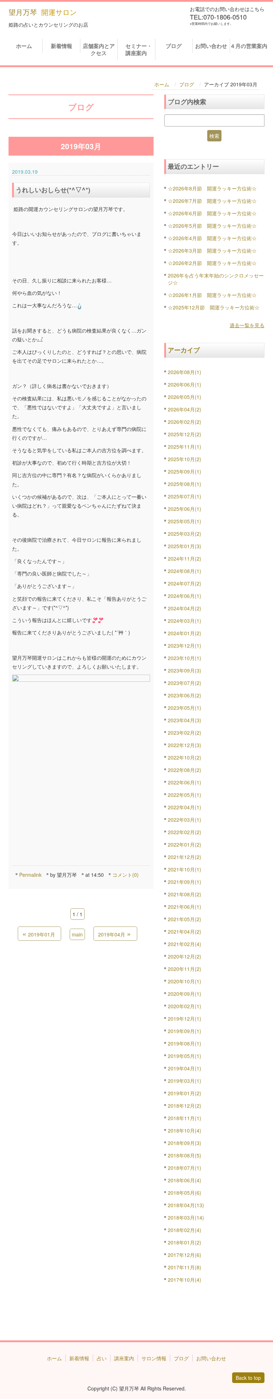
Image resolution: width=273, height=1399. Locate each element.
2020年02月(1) (184, 1006)
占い (102, 1358)
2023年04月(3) (184, 720)
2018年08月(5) (184, 1155)
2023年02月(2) (184, 732)
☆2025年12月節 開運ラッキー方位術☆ (213, 307)
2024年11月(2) (184, 558)
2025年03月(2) (184, 533)
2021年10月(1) (184, 869)
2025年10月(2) (184, 459)
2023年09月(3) (184, 670)
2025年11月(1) (184, 446)
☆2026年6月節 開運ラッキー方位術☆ (212, 213)
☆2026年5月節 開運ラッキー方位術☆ (212, 225)
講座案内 (124, 1358)
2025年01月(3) (184, 546)
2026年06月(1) (184, 384)
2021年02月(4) (184, 943)
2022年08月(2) (184, 769)
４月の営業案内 (248, 46)
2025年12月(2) (184, 434)
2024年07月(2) (184, 583)
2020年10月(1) (184, 981)
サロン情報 (153, 1358)
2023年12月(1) (184, 645)
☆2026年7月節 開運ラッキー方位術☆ (212, 200)
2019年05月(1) (184, 1055)
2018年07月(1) (184, 1167)
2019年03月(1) (184, 1080)
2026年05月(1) (184, 396)
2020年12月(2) (184, 956)
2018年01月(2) (184, 1242)
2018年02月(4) (184, 1229)
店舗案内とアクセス (99, 49)
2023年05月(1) (184, 707)
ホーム (24, 46)
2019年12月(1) (184, 1018)
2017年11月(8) (184, 1267)
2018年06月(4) (184, 1180)
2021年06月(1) (184, 906)
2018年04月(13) (186, 1205)
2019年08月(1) (184, 1043)
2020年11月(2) (184, 968)
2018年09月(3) (184, 1142)
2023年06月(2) (184, 695)
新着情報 (61, 46)
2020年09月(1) (184, 993)
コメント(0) (125, 874)
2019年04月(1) (184, 1068)
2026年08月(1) (184, 372)
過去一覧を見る (247, 325)
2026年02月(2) (184, 421)
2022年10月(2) (184, 757)
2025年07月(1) (184, 496)
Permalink (30, 874)
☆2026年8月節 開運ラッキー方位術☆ (212, 188)
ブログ (174, 46)
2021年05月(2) (184, 919)
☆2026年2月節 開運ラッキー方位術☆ (212, 262)
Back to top (248, 1377)
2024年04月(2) (184, 608)
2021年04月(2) (184, 931)
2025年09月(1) (184, 471)
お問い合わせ (211, 46)
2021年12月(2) (184, 856)
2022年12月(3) (184, 745)
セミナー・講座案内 (137, 49)
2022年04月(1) (184, 807)
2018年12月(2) (184, 1105)
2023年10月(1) (184, 657)
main (77, 934)
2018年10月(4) (184, 1130)
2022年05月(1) (184, 794)
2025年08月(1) (184, 483)
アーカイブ (184, 350)
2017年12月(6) (184, 1254)
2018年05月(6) (184, 1192)
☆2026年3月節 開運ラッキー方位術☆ (212, 250)
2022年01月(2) (184, 844)
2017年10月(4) (184, 1279)
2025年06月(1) (184, 508)
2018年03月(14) (186, 1217)
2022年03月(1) (184, 819)
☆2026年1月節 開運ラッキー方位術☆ (212, 294)
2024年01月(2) (184, 633)
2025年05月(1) (184, 521)
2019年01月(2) (184, 1093)
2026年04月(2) (184, 409)
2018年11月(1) (184, 1118)
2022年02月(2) (184, 832)
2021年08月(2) (184, 894)
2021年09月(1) (184, 881)
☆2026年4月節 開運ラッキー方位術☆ (212, 238)
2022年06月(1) (184, 782)
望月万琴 (23, 12)
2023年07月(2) (184, 682)
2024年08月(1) (184, 570)
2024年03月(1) (184, 620)
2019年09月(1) (184, 1031)
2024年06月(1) (184, 595)
